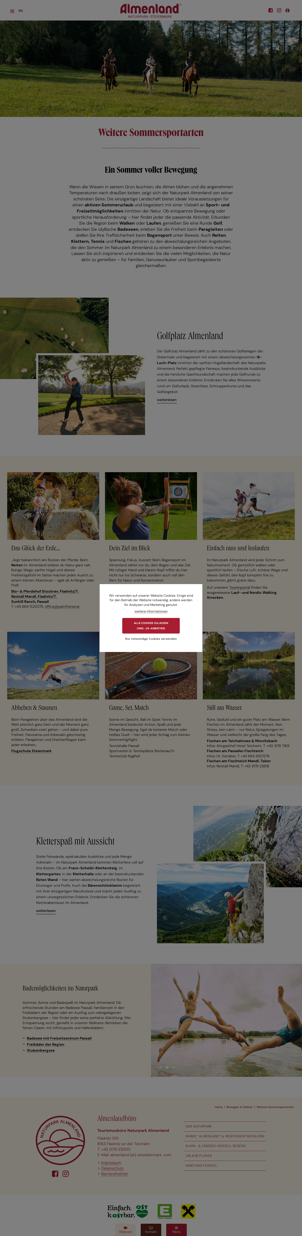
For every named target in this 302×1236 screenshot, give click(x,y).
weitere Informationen (151, 611)
